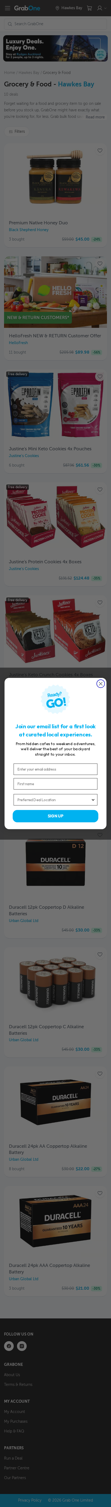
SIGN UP (56, 816)
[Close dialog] (101, 683)
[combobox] (54, 799)
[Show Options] (93, 799)
